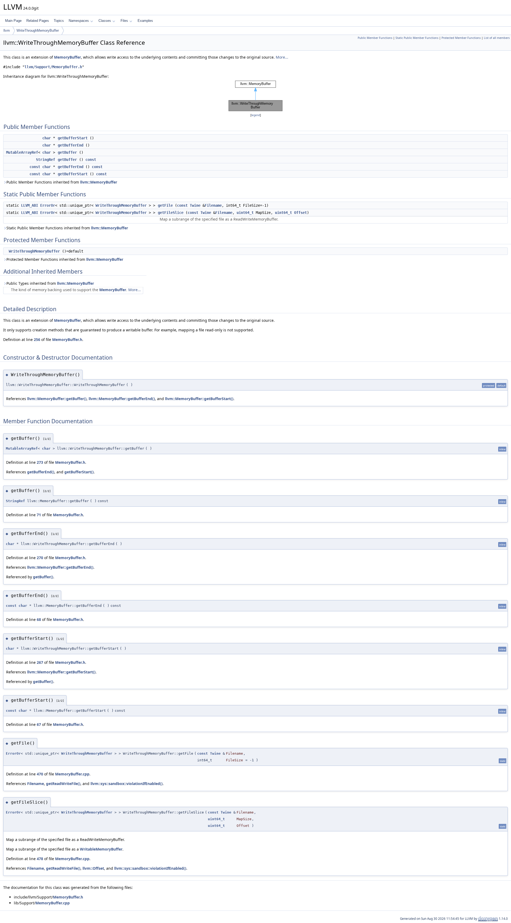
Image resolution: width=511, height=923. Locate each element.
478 (40, 858)
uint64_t (245, 212)
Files (124, 21)
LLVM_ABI (29, 205)
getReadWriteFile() (63, 783)
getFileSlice (170, 212)
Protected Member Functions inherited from (64, 259)
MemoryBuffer (67, 57)
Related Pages (37, 21)
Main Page (13, 21)
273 (40, 462)
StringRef (45, 159)
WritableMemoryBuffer (101, 849)
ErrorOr (47, 205)
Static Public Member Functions (416, 38)
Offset (300, 212)
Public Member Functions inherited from (61, 182)
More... (282, 57)
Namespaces (79, 21)
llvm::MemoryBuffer (98, 182)
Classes (104, 21)
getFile (165, 205)
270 (40, 557)
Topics (59, 21)
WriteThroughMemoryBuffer (38, 30)
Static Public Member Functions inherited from (67, 227)
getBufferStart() (79, 471)
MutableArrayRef (22, 152)
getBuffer (67, 152)
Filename (213, 205)
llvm (6, 30)
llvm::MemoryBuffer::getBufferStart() (199, 398)
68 (39, 619)
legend (255, 115)
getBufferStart (73, 138)
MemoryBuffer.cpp (72, 773)
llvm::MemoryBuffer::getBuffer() (56, 398)
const (90, 159)
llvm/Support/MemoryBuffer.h (53, 67)
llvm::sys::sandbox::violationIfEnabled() (126, 783)
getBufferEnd (70, 145)
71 (39, 514)
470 (40, 773)
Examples (145, 21)
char (46, 138)
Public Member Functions (375, 38)
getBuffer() (43, 576)
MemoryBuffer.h (67, 339)
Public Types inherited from (50, 283)
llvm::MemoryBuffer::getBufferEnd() (122, 398)
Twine (195, 205)
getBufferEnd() (40, 471)
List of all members (497, 38)
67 (39, 724)
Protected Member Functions (461, 38)
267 (40, 662)
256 (37, 339)
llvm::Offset (93, 868)
